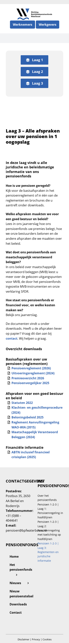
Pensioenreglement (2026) (31, 368)
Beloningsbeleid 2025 (28, 417)
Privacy (36, 639)
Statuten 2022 (22, 403)
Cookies (47, 639)
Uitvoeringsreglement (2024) (33, 373)
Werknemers (22, 24)
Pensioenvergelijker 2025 (30, 383)
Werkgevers (47, 24)
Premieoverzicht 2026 (28, 378)
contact (11, 338)
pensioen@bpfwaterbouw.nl (26, 530)
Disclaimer (23, 639)
